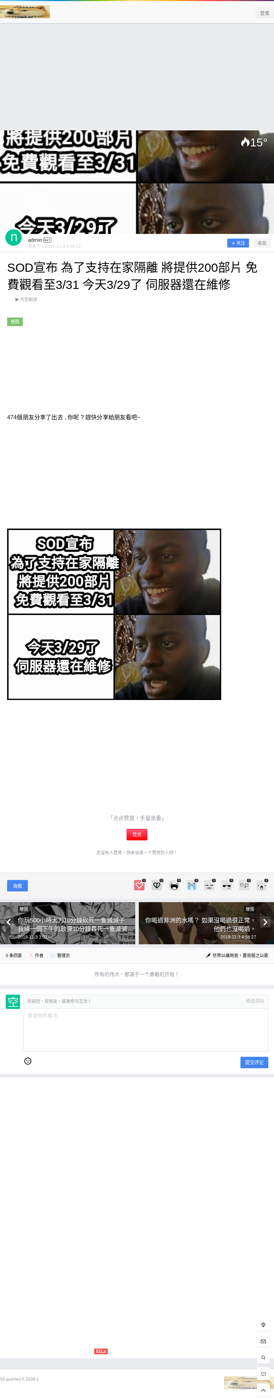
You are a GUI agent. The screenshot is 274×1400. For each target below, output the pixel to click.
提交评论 (254, 1062)
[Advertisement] (137, 80)
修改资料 (255, 1001)
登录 (264, 13)
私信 (262, 243)
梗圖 (15, 321)
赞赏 (137, 834)
